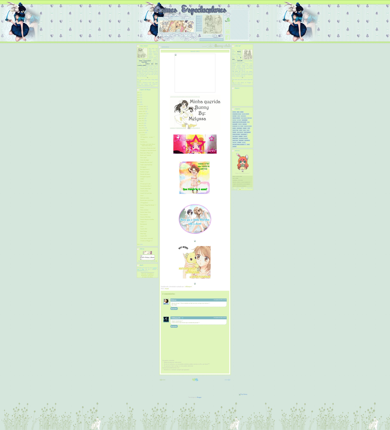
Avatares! (142, 139)
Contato (144, 277)
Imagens (244, 128)
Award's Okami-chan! (145, 188)
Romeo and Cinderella (145, 155)
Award (167, 288)
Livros (244, 130)
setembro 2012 (142, 113)
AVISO (142, 179)
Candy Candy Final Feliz (146, 165)
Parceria (199, 21)
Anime (238, 111)
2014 (138, 99)
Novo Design (235, 136)
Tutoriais (199, 28)
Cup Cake (239, 120)
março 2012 (141, 128)
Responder (174, 308)
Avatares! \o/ (143, 222)
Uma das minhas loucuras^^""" (239, 144)
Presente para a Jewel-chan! (147, 200)
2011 (138, 244)
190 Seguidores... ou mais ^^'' (147, 137)
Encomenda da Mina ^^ (146, 186)
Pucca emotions (144, 214)
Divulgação (235, 124)
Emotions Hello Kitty (145, 217)
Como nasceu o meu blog (246, 118)
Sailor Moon (235, 140)
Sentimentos (247, 140)
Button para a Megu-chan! (146, 153)
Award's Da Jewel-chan (146, 193)
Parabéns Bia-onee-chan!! (146, 162)
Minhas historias (236, 134)
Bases (239, 116)
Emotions (245, 124)
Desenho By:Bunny (145, 174)
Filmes (241, 126)
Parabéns (241, 136)
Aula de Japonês (245, 114)
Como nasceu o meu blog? (146, 238)
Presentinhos (235, 138)
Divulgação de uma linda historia (148, 150)
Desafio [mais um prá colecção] (239, 122)
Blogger (199, 397)
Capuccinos (243, 116)
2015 (138, 97)
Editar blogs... (143, 233)
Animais (234, 111)
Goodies (199, 26)
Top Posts (151, 275)
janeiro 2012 (142, 132)
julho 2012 (141, 118)
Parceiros (144, 275)
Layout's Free (235, 130)
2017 (138, 92)
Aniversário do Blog (237, 114)
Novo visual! (143, 157)
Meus (198, 23)
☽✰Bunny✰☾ (176, 318)
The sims (234, 142)
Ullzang (243, 142)
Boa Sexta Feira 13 (145, 169)
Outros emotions (144, 210)
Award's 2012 (143, 229)
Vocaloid (234, 146)
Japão (249, 128)
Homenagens (239, 128)
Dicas (248, 122)
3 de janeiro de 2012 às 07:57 (220, 317)
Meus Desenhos (247, 132)
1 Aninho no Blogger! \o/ (146, 241)
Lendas (240, 130)
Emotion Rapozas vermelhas (147, 219)
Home (198, 16)
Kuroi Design (143, 231)
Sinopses (199, 30)
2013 (138, 102)
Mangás (234, 132)
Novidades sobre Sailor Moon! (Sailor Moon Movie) (147, 145)
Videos (248, 144)
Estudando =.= (143, 135)
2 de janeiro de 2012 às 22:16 (220, 299)
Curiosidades (244, 120)
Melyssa (173, 300)
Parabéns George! (144, 172)
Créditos (150, 277)
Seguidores (241, 140)
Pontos (142, 207)
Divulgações (143, 167)
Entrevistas (235, 126)
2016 (138, 95)
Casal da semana (236, 118)
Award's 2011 (143, 236)
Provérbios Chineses (243, 138)
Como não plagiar (144, 160)
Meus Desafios (240, 132)
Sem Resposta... (144, 142)
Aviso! (142, 181)
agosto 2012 (142, 116)
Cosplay (234, 120)
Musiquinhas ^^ (244, 134)
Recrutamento (143, 224)
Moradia (143, 274)
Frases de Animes (248, 126)
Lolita (248, 130)
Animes (241, 111)
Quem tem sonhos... (145, 198)
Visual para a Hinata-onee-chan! (148, 148)
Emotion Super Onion (145, 212)
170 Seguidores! (144, 203)
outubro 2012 (142, 111)
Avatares (235, 116)
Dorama (240, 124)
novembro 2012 (142, 109)
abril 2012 (141, 125)
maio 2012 (141, 123)
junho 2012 (141, 121)
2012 (138, 104)
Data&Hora (150, 274)
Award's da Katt (144, 191)
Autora (199, 19)
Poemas (245, 136)
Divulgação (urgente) (145, 176)
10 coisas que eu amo (145, 184)
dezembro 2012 (142, 106)
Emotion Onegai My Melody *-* (148, 205)
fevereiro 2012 (142, 130)
